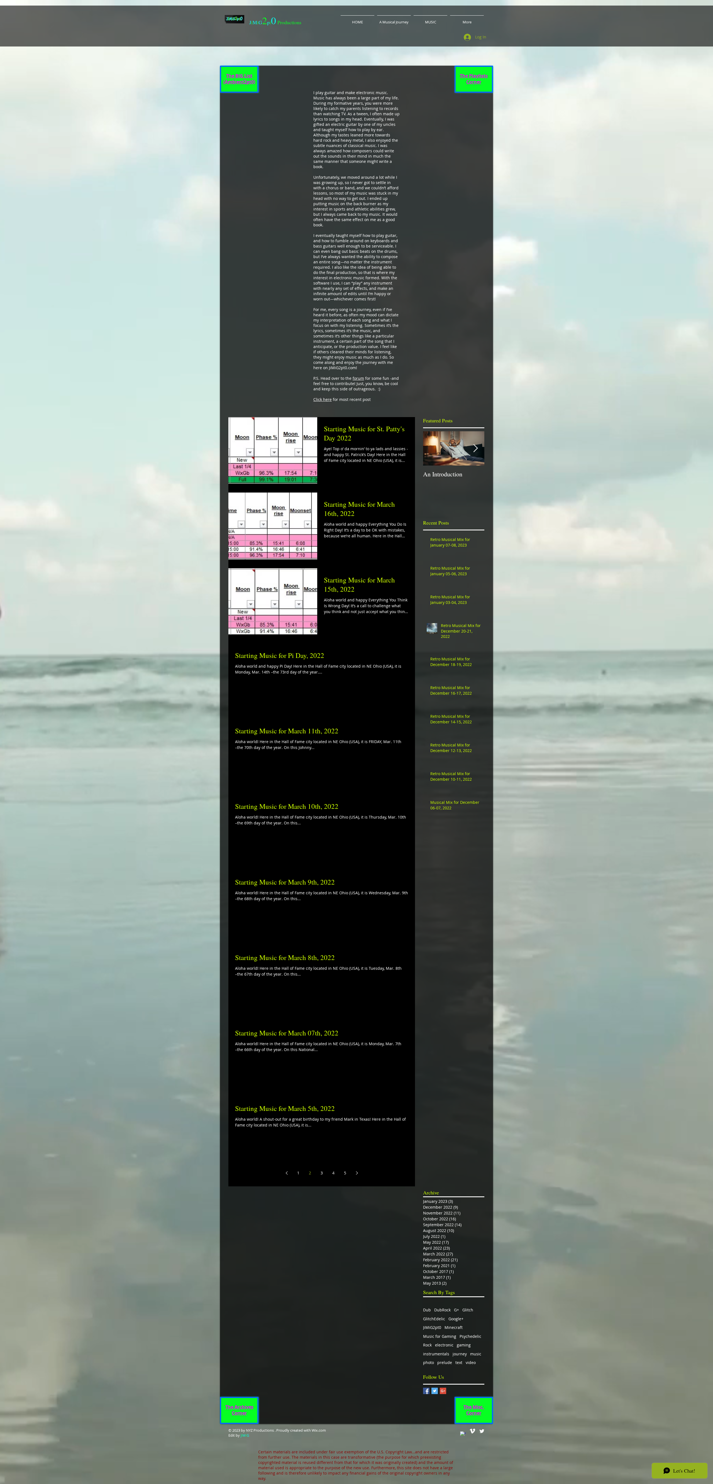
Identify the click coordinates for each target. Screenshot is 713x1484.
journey (460, 1353)
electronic (444, 1345)
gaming (464, 1345)
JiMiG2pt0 (432, 1327)
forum (358, 378)
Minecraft (454, 1327)
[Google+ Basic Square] (443, 1391)
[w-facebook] (463, 1434)
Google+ (455, 1318)
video (471, 1362)
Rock (427, 1345)
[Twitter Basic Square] (434, 1391)
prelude (444, 1362)
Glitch (467, 1309)
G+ (456, 1309)
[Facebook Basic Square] (426, 1391)
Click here (322, 399)
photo (428, 1362)
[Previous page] (287, 1173)
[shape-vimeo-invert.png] (472, 1431)
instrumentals (436, 1353)
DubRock (442, 1309)
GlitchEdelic (434, 1318)
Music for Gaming (439, 1336)
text (458, 1362)
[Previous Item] (431, 448)
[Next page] (357, 1173)
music (475, 1353)
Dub (427, 1309)
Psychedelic (470, 1336)
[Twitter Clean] (482, 1431)
